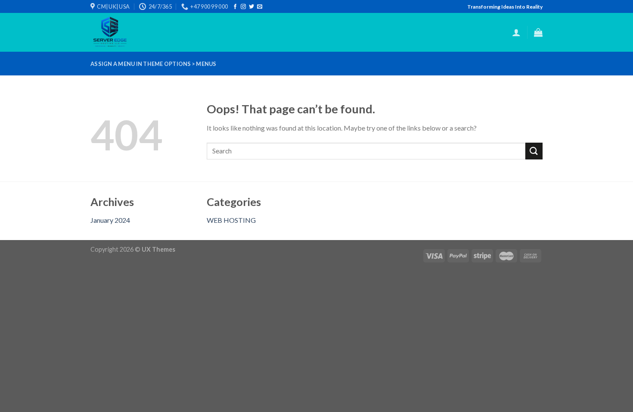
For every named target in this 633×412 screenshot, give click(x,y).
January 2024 (110, 220)
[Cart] (538, 32)
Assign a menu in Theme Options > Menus (153, 63)
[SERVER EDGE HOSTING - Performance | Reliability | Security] (126, 32)
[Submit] (534, 151)
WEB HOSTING (231, 220)
